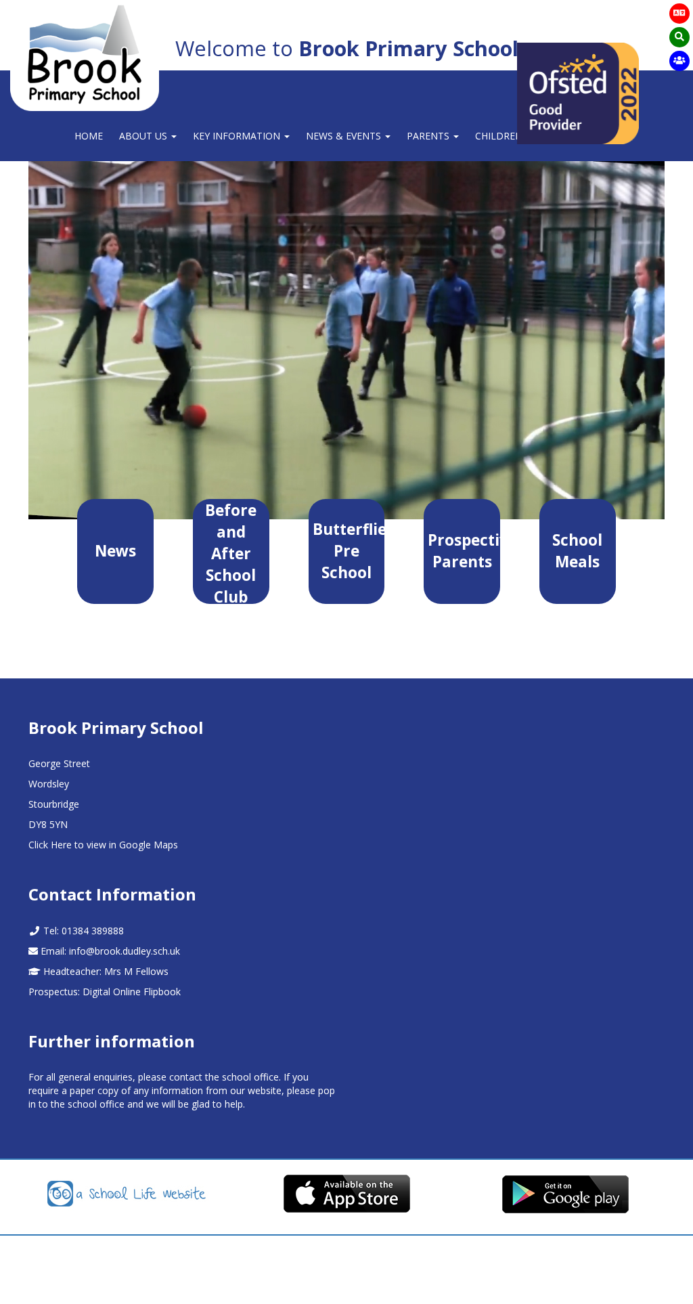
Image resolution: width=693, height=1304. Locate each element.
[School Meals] (577, 597)
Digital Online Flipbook (132, 991)
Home (88, 135)
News (115, 550)
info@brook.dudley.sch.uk (124, 950)
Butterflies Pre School (349, 551)
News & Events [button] (345, 135)
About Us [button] (144, 135)
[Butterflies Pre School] (347, 608)
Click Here (50, 844)
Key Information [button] (238, 135)
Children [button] (500, 135)
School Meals (577, 550)
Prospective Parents (464, 550)
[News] (115, 586)
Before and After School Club (230, 552)
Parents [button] (429, 135)
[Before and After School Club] (231, 632)
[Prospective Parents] (462, 597)
